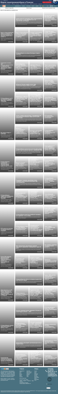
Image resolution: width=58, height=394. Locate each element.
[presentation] (0, 8)
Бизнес (21, 373)
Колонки (35, 375)
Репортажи (36, 373)
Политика (21, 376)
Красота (21, 374)
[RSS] (6, 369)
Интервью (36, 374)
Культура (28, 374)
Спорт (28, 376)
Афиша (21, 375)
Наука (27, 375)
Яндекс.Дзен (24, 378)
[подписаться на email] (8, 369)
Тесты (35, 380)
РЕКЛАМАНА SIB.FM (50, 369)
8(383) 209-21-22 (52, 371)
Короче (35, 378)
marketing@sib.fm (52, 375)
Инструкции (36, 376)
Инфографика (36, 379)
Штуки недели (36, 377)
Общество (28, 373)
